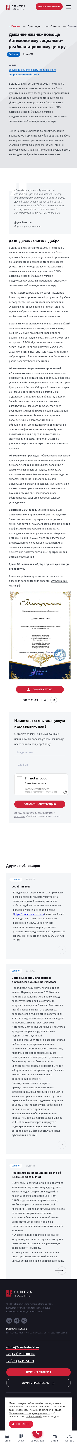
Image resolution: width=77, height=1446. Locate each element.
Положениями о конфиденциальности (29, 1413)
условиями (19, 816)
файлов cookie (34, 1416)
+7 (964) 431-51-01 (20, 1361)
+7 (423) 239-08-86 (20, 1354)
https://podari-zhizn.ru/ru (29, 914)
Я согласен (21, 1424)
